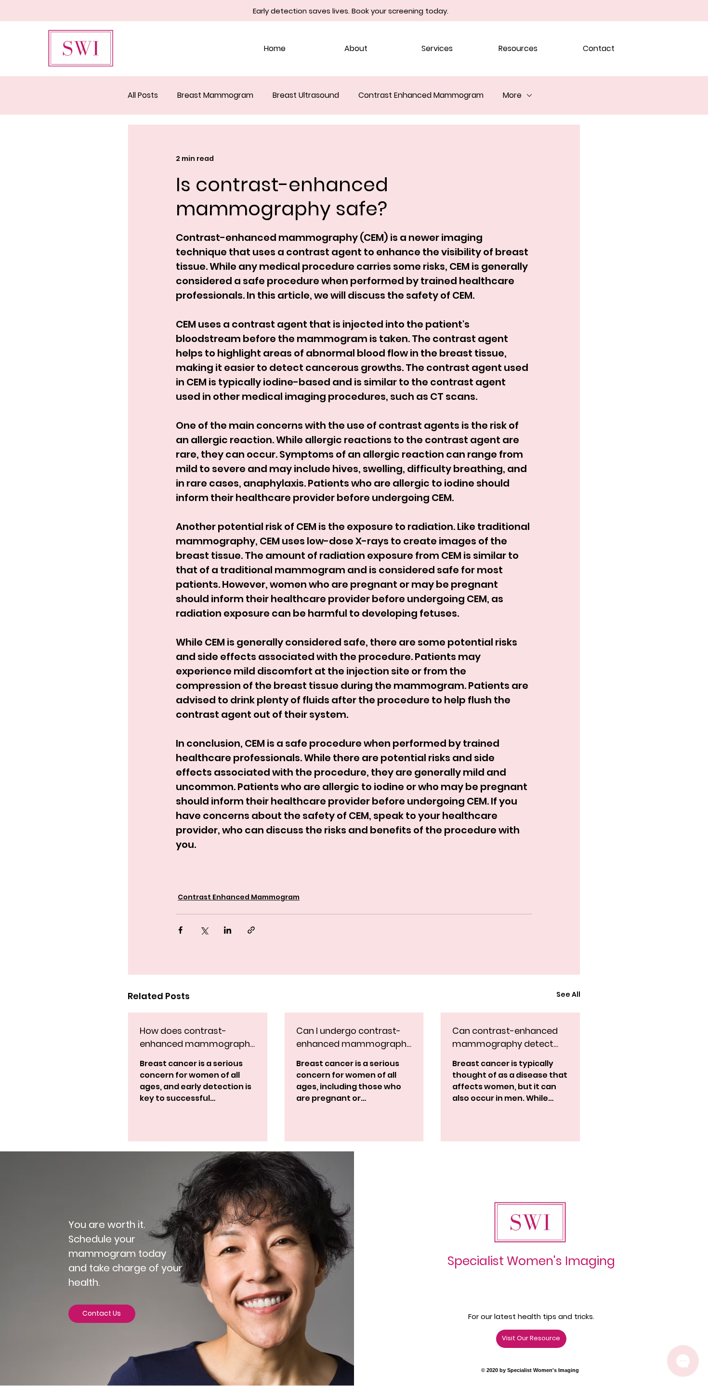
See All (568, 994)
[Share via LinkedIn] (227, 930)
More (512, 95)
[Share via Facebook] (180, 930)
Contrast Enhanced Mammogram (421, 95)
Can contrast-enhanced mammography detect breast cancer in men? (505, 1037)
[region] (195, 1268)
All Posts (143, 95)
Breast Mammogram (215, 95)
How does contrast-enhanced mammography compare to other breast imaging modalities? (197, 1037)
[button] (517, 49)
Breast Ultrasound (306, 95)
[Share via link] (251, 930)
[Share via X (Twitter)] (204, 930)
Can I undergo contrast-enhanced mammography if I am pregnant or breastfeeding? (353, 1037)
